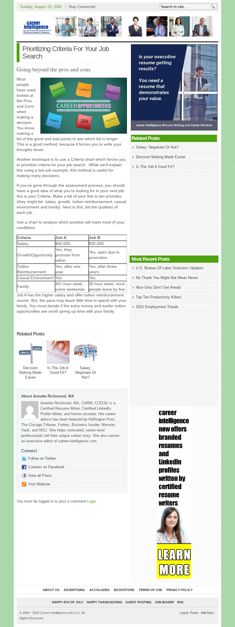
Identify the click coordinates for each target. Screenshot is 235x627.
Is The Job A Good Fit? (57, 370)
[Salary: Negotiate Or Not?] (85, 352)
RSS (180, 602)
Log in (184, 612)
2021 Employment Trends (157, 307)
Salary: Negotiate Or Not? (85, 373)
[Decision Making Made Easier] (30, 352)
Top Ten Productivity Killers (158, 297)
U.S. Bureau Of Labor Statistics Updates (169, 268)
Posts (194, 612)
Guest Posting (139, 602)
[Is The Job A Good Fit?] (58, 352)
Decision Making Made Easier (30, 373)
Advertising (74, 590)
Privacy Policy (180, 590)
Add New (207, 612)
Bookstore (124, 590)
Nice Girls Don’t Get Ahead (158, 287)
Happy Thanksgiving (104, 602)
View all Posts (40, 475)
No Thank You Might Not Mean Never (167, 278)
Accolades (99, 590)
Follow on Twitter (42, 458)
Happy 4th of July (67, 602)
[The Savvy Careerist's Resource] (117, 26)
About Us (51, 590)
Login (91, 501)
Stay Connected (81, 7)
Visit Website (39, 484)
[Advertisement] (174, 214)
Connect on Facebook (46, 467)
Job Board (164, 602)
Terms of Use (150, 590)
